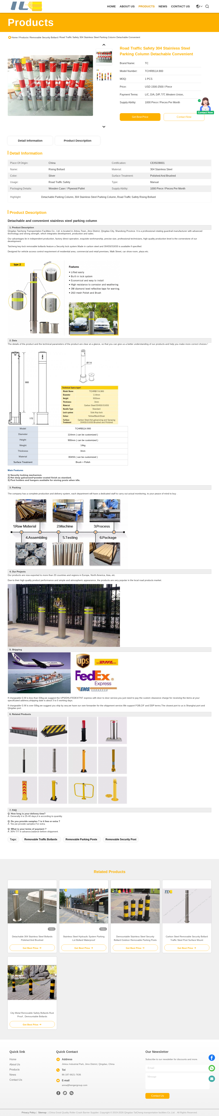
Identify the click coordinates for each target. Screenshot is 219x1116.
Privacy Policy (29, 1112)
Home (111, 6)
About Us (14, 1064)
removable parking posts (81, 839)
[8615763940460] (211, 1068)
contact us (180, 6)
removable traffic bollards (40, 839)
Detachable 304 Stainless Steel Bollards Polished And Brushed (32, 938)
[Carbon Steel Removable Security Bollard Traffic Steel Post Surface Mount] (186, 906)
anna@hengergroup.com (74, 1085)
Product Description (77, 140)
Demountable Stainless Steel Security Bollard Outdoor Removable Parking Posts (135, 938)
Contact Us (15, 1079)
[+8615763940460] (71, 1094)
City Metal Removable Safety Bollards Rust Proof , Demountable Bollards (32, 1015)
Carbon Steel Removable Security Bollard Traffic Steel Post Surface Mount (187, 938)
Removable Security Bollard (44, 37)
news (163, 6)
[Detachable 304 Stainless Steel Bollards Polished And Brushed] (32, 906)
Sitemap (42, 1112)
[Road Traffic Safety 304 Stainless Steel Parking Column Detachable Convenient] (50, 85)
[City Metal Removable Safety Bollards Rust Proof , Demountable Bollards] (32, 982)
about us (127, 6)
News (12, 1074)
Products (23, 37)
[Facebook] (211, 1057)
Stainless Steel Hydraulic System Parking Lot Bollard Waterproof (84, 938)
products (147, 6)
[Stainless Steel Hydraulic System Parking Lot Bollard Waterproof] (83, 906)
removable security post (120, 839)
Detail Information (30, 140)
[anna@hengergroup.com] (211, 1078)
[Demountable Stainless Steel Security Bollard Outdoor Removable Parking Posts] (135, 906)
